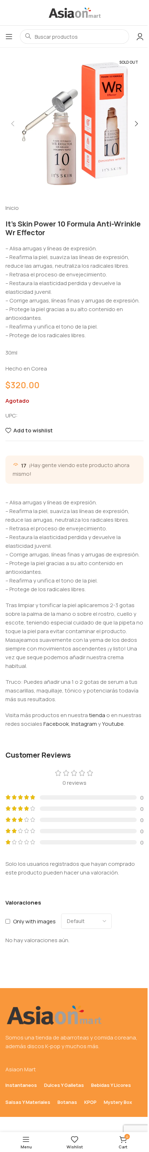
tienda (97, 715)
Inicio (12, 208)
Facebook (56, 724)
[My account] (140, 36)
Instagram (84, 724)
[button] (12, 124)
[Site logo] (74, 12)
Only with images (34, 921)
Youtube (113, 724)
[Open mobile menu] (9, 36)
